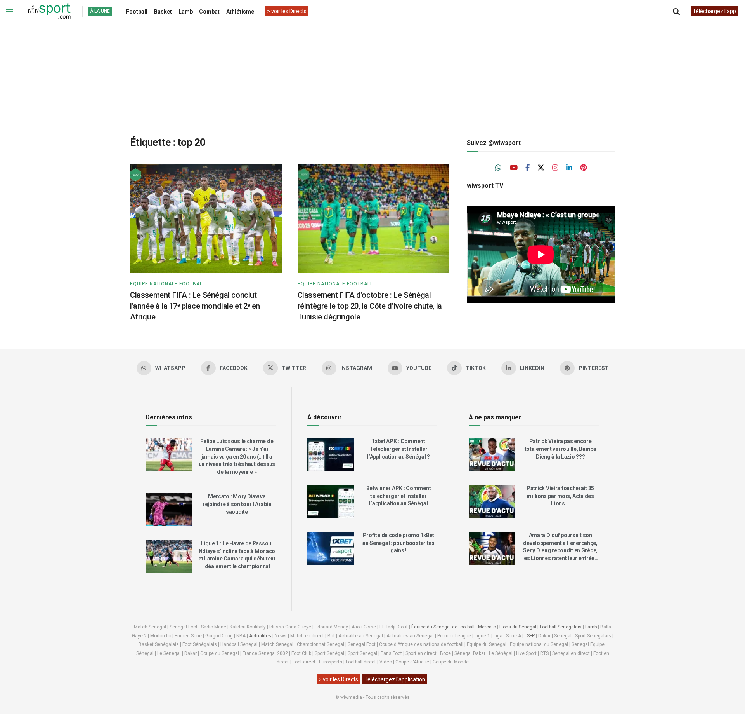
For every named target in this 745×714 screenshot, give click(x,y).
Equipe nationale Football (167, 283)
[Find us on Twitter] (540, 168)
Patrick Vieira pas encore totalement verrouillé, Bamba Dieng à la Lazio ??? (560, 448)
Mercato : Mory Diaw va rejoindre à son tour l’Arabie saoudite (237, 504)
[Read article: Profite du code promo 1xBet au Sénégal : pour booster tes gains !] (330, 548)
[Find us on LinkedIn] (569, 168)
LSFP (530, 636)
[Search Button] (676, 11)
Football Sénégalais (561, 627)
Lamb (185, 12)
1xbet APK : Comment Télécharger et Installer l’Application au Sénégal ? (398, 448)
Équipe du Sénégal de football (443, 627)
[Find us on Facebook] (527, 168)
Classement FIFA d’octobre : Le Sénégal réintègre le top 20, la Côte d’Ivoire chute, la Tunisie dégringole (370, 305)
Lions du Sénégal (517, 627)
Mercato (487, 627)
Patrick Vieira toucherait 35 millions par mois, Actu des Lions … (560, 495)
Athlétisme (240, 12)
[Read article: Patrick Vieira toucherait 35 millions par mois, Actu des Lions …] (492, 501)
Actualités (260, 636)
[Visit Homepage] (49, 11)
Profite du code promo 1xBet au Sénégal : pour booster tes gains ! (398, 542)
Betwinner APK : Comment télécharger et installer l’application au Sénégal (398, 495)
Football (136, 12)
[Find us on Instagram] (555, 168)
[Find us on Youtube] (514, 168)
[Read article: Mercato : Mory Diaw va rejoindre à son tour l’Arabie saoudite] (169, 509)
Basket (163, 12)
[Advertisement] (372, 73)
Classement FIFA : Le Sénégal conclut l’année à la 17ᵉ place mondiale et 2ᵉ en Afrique (195, 305)
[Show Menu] (9, 11)
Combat (209, 12)
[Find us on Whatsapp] (498, 168)
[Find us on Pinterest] (583, 168)
